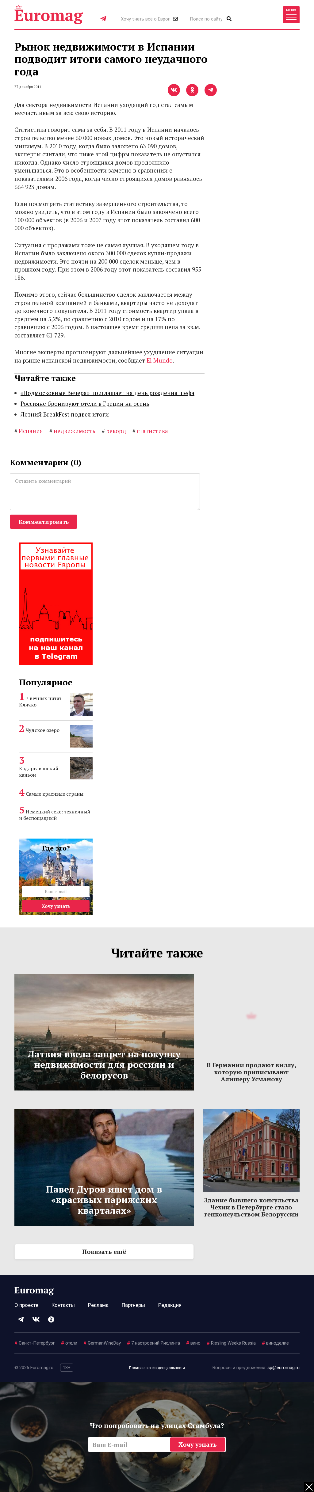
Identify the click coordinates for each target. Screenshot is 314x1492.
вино (193, 1343)
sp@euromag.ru (283, 1367)
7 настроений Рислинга (153, 1343)
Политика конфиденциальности (157, 1368)
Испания (28, 431)
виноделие (275, 1343)
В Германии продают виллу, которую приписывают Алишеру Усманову (251, 1072)
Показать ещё (104, 1251)
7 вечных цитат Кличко (40, 701)
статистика (150, 431)
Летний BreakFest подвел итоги (65, 414)
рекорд (114, 431)
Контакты (63, 1305)
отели (69, 1343)
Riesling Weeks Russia (231, 1343)
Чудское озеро (42, 730)
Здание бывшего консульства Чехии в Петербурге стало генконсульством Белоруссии (251, 1207)
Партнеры (133, 1305)
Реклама (98, 1305)
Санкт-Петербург (34, 1343)
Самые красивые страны (54, 793)
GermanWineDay (102, 1343)
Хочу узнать (56, 906)
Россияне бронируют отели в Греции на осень (85, 403)
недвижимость (72, 431)
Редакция (170, 1305)
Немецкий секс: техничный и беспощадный (54, 814)
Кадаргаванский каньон (38, 771)
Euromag (48, 15)
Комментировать (44, 521)
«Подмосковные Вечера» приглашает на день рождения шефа (107, 393)
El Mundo (160, 360)
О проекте (26, 1305)
